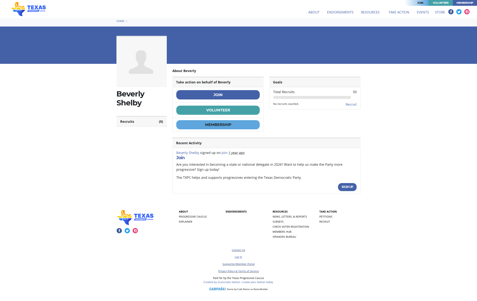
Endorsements (340, 12)
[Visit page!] (451, 12)
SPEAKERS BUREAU (284, 236)
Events (423, 12)
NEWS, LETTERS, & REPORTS (290, 216)
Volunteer (440, 2)
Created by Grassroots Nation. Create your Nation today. (238, 282)
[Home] (28, 9)
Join (420, 2)
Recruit (351, 104)
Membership (465, 2)
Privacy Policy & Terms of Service (238, 271)
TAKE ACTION (328, 211)
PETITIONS (325, 216)
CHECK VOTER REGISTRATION (291, 226)
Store (440, 12)
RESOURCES (280, 211)
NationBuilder (261, 289)
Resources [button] (370, 12)
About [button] (314, 12)
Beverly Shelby (187, 152)
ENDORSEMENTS (236, 211)
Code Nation (243, 289)
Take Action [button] (398, 12)
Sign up (347, 187)
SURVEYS (278, 221)
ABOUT (183, 211)
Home (120, 21)
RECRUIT (324, 221)
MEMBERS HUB (282, 231)
